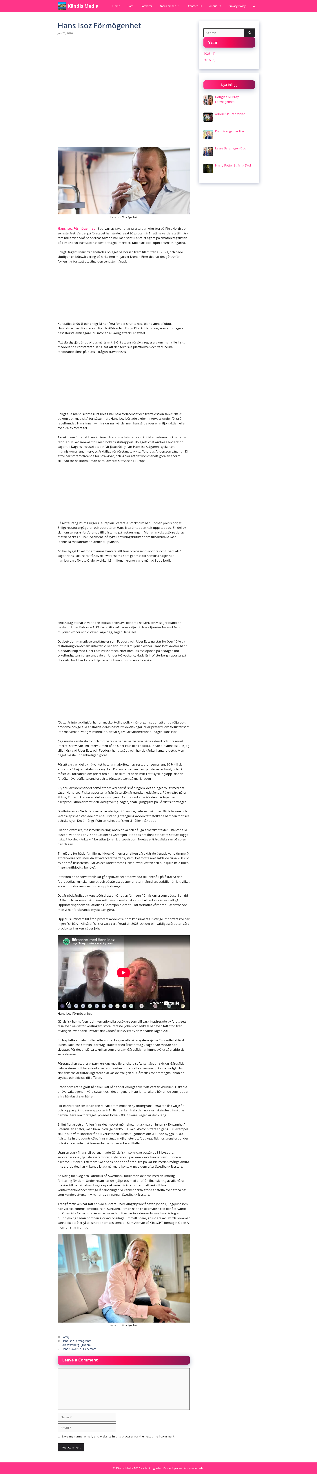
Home (116, 6)
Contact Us (195, 6)
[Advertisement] (124, 67)
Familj (65, 1337)
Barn (130, 6)
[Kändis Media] (62, 6)
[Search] (249, 32)
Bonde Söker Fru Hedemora (79, 1349)
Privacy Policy (237, 6)
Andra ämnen (168, 6)
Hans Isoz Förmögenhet (76, 228)
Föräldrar (146, 6)
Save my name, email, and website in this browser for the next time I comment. (118, 1436)
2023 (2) (209, 53)
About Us (215, 6)
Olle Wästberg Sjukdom (76, 1345)
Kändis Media (83, 6)
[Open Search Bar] (254, 6)
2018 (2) (209, 60)
